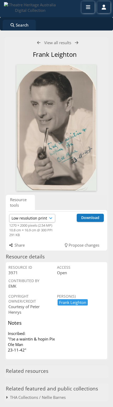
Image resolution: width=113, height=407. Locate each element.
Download (90, 217)
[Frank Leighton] (56, 128)
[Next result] (76, 43)
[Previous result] (39, 43)
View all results (57, 42)
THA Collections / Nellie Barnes (37, 397)
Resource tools (18, 202)
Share (19, 245)
